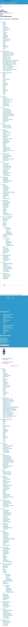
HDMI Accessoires (7, 126)
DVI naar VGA (6, 56)
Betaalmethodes (6, 315)
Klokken (5, 225)
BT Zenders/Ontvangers (8, 114)
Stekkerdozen (6, 196)
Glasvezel (5, 32)
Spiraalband (5, 260)
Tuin (4, 246)
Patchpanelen (6, 100)
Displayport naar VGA (8, 55)
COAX (4, 26)
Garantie (5, 318)
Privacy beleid (6, 359)
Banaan (4, 74)
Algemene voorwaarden (8, 314)
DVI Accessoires (7, 125)
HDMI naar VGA (7, 57)
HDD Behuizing (6, 135)
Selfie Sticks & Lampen (8, 158)
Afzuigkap (8, 229)
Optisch (4, 41)
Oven (7, 230)
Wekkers (5, 253)
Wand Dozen (6, 103)
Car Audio (5, 170)
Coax (4, 76)
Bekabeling (5, 179)
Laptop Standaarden (7, 138)
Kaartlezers (5, 136)
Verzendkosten (6, 320)
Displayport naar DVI (8, 52)
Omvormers (5, 190)
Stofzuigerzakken (10, 245)
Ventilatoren (5, 248)
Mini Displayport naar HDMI (9, 63)
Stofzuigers (8, 244)
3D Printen (5, 131)
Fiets (4, 222)
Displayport (5, 30)
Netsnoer (5, 37)
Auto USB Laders (7, 167)
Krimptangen (6, 205)
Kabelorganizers (6, 259)
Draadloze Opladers (7, 156)
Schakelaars (5, 194)
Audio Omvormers (7, 111)
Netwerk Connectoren (8, 99)
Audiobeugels (6, 109)
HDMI (4, 33)
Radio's (4, 121)
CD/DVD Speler (7, 132)
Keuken (4, 224)
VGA (4, 48)
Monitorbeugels (6, 141)
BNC (4, 24)
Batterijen (5, 185)
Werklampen (6, 213)
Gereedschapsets (6, 201)
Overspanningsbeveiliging (9, 192)
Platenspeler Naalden (7, 119)
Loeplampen (6, 207)
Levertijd (5, 321)
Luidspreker (5, 36)
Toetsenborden (6, 149)
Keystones (5, 98)
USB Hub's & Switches (8, 150)
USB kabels (5, 46)
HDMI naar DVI (7, 59)
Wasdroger (8, 231)
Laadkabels (5, 173)
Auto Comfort (6, 168)
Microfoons (5, 118)
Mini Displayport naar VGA (9, 64)
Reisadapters (6, 193)
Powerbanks (5, 157)
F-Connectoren (6, 79)
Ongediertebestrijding (8, 234)
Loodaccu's (5, 189)
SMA (4, 44)
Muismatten (5, 142)
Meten (4, 208)
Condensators (6, 188)
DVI (4, 31)
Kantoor (5, 223)
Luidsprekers (6, 116)
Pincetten (5, 209)
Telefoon (5, 45)
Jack (4, 81)
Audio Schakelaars (7, 110)
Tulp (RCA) (5, 90)
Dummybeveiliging (7, 181)
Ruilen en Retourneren (8, 317)
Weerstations (6, 251)
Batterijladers (6, 187)
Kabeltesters (5, 204)
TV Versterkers (6, 271)
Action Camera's (6, 218)
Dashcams (5, 171)
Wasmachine (8, 233)
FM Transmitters (6, 172)
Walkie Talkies (6, 250)
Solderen (5, 210)
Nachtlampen (6, 277)
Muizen (4, 144)
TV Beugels (5, 270)
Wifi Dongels (6, 104)
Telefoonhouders (6, 155)
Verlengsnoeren (6, 198)
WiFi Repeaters (6, 105)
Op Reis (5, 235)
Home (1, 19)
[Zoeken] (1, 15)
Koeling (5, 137)
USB (4, 92)
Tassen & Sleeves (7, 147)
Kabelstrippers (6, 203)
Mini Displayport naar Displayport (10, 60)
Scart (4, 42)
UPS (4, 197)
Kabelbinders (6, 256)
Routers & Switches (7, 101)
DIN (4, 77)
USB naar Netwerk (7, 65)
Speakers (5, 146)
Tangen (4, 212)
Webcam (5, 151)
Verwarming (5, 249)
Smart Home (6, 236)
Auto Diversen (6, 163)
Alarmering (5, 178)
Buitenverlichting (7, 274)
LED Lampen (6, 276)
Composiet (5, 27)
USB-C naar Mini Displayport (10, 69)
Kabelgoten (5, 257)
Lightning (5, 35)
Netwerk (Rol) (6, 40)
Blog (4, 323)
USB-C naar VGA (7, 70)
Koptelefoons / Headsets (8, 115)
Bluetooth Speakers (7, 112)
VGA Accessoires (7, 127)
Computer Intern (6, 28)
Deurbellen (5, 220)
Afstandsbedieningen (7, 263)
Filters (7, 240)
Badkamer (5, 219)
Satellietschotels (6, 266)
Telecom (5, 89)
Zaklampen (5, 278)
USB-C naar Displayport (8, 66)
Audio (4, 23)
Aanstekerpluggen (7, 166)
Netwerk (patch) (6, 39)
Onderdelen (8, 241)
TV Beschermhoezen (7, 268)
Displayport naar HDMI (8, 54)
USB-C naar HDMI (7, 68)
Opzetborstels (9, 242)
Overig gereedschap (7, 214)
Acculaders (5, 164)
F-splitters (5, 265)
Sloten (4, 145)
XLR (4, 49)
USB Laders (6, 160)
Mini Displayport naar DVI (9, 61)
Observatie (5, 182)
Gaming (5, 133)
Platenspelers (6, 120)
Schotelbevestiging (7, 267)
